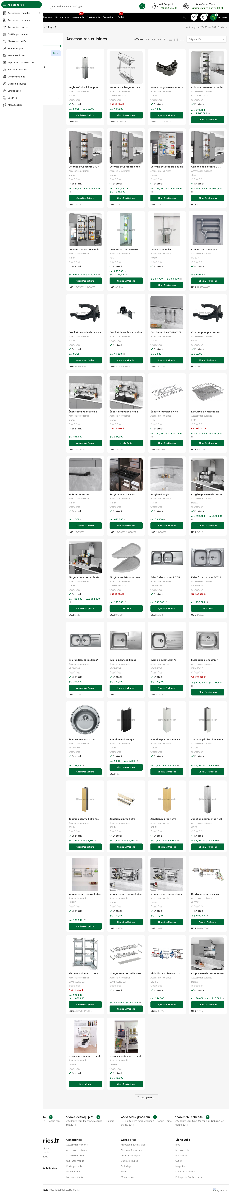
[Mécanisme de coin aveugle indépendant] (126, 1036)
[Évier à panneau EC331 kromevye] (126, 640)
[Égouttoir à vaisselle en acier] (167, 392)
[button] (167, 115)
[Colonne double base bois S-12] (85, 229)
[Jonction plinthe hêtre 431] (85, 799)
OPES (194, 340)
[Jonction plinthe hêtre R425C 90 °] (126, 799)
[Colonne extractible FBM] (126, 229)
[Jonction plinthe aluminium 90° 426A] (207, 719)
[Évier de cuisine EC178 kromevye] (167, 640)
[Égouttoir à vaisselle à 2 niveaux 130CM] (85, 392)
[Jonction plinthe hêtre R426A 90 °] (167, 799)
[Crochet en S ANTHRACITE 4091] (167, 312)
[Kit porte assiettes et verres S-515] (207, 953)
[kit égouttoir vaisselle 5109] (126, 953)
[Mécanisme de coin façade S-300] (207, 1036)
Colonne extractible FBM (124, 249)
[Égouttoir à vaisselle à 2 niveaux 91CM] (126, 392)
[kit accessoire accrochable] (85, 874)
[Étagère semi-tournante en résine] (126, 557)
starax (72, 174)
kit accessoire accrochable (85, 894)
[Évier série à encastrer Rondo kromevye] (85, 719)
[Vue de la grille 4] (181, 39)
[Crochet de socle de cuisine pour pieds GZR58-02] (126, 312)
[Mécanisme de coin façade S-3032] (207, 1115)
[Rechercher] (142, 6)
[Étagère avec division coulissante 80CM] (126, 474)
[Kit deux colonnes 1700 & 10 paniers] (85, 953)
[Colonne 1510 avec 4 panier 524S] (207, 67)
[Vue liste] (170, 39)
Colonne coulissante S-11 (206, 166)
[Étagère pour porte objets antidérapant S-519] (85, 557)
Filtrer (56, 53)
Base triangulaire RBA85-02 (166, 87)
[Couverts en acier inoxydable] (167, 229)
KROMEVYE (156, 585)
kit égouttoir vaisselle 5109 (125, 973)
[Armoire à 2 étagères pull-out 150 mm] (126, 67)
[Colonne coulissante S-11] (207, 147)
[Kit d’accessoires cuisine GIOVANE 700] (207, 874)
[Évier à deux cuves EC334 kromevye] (85, 640)
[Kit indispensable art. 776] (167, 953)
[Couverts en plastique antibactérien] (207, 229)
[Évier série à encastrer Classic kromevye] (207, 640)
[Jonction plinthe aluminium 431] (167, 719)
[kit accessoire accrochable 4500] (126, 874)
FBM (112, 257)
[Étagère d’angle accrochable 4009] (167, 474)
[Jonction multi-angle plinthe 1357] (126, 719)
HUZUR (154, 257)
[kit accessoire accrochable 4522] (167, 874)
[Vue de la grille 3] (176, 39)
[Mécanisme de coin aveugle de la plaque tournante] (85, 1036)
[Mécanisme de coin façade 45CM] (167, 1036)
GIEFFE (194, 902)
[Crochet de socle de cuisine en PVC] (85, 312)
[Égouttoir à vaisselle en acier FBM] (207, 392)
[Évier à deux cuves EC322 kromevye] (207, 557)
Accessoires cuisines (79, 91)
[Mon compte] (184, 17)
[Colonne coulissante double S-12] (167, 147)
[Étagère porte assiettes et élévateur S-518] (207, 474)
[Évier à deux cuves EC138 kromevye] (167, 557)
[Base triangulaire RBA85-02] (167, 67)
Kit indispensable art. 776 (165, 973)
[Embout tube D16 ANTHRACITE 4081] (85, 474)
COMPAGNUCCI (118, 95)
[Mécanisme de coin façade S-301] (85, 1115)
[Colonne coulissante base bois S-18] (126, 147)
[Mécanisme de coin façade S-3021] (167, 1115)
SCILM (72, 95)
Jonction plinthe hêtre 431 (84, 818)
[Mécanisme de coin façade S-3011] (126, 1115)
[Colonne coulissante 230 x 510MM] (85, 147)
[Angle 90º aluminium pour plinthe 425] (85, 67)
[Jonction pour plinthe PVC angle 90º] (207, 799)
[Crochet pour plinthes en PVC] (207, 312)
